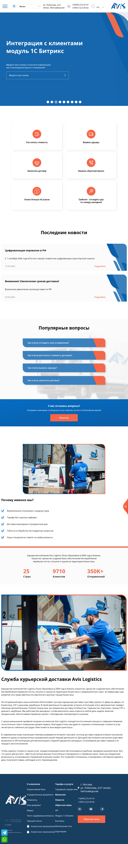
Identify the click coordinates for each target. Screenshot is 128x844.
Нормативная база (36, 789)
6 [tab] (68, 102)
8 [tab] (76, 102)
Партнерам (60, 831)
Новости (59, 800)
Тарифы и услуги (64, 784)
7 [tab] (72, 102)
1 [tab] (48, 102)
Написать (64, 417)
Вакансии (60, 794)
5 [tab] (64, 102)
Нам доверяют (34, 805)
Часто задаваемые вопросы (40, 815)
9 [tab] (80, 102)
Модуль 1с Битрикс (64, 815)
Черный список (34, 821)
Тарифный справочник (66, 789)
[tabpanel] (64, 59)
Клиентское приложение (43, 826)
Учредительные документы (40, 794)
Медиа (30, 810)
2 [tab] (52, 102)
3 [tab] (56, 102)
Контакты (59, 821)
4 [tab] (60, 102)
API (56, 810)
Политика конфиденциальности (13, 831)
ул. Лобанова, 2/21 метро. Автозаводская (53, 6)
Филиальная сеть (63, 826)
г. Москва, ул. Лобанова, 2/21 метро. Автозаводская (95, 788)
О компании (33, 784)
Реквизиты (32, 800)
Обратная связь (63, 805)
